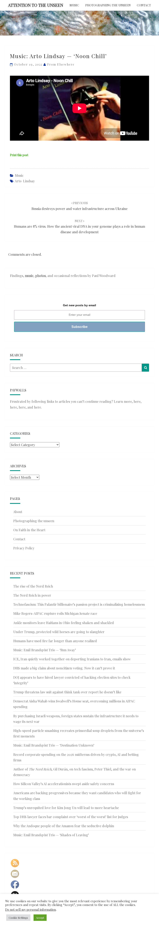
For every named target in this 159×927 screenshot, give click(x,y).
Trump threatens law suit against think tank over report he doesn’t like (67, 692)
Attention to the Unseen (35, 5)
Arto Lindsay (25, 181)
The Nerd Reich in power (32, 595)
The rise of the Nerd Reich (33, 586)
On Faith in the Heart (29, 530)
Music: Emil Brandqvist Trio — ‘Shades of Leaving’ (51, 835)
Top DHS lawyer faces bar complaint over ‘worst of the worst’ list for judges (70, 817)
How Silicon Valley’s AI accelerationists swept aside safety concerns (63, 784)
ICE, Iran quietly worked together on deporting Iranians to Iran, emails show (72, 659)
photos (40, 275)
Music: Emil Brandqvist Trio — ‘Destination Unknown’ (53, 745)
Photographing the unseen (108, 5)
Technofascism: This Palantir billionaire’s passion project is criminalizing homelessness (79, 604)
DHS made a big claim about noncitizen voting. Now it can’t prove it (64, 668)
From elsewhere (61, 64)
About (17, 512)
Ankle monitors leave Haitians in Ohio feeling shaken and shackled (63, 623)
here (137, 401)
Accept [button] (40, 917)
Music (74, 5)
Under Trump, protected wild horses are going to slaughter (59, 632)
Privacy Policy (23, 548)
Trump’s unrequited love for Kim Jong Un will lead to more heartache (66, 808)
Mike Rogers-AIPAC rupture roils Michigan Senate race (55, 613)
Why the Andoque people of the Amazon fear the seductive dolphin (63, 826)
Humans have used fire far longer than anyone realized (55, 641)
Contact (144, 5)
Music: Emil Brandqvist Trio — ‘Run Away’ (44, 650)
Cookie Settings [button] (18, 917)
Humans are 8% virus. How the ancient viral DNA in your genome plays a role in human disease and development (79, 226)
